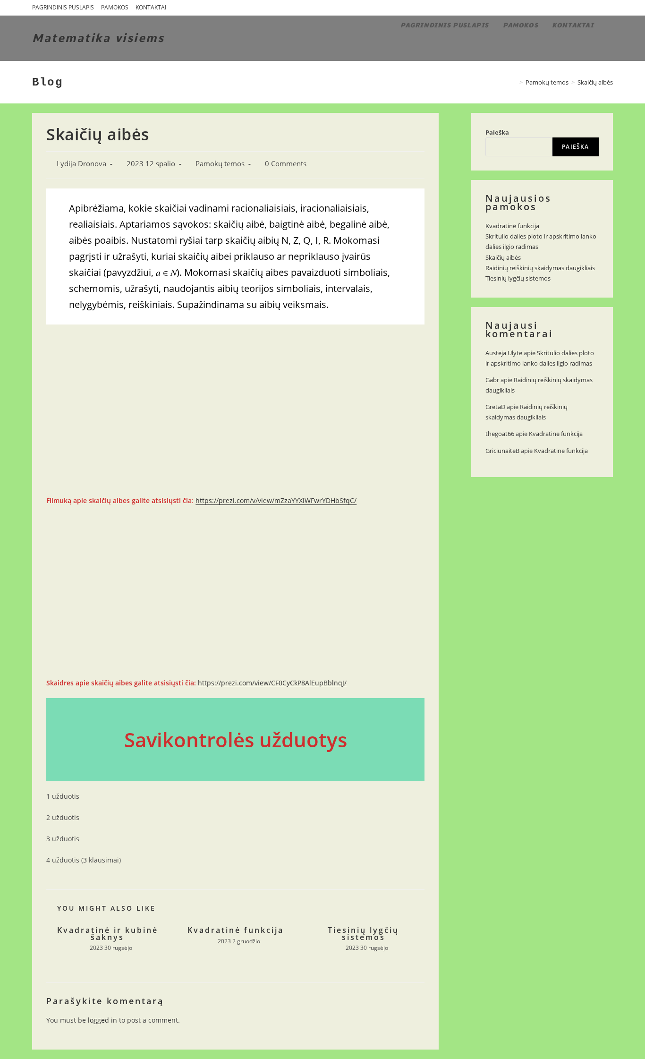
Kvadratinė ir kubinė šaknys (107, 933)
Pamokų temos (220, 163)
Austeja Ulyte (503, 353)
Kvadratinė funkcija (235, 930)
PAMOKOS (114, 7)
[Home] (514, 82)
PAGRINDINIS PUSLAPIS (63, 7)
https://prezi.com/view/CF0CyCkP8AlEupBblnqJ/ (272, 682)
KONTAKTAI (151, 7)
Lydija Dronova (81, 163)
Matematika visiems (98, 38)
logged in (102, 1020)
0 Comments (285, 163)
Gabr (492, 380)
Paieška (497, 132)
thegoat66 (499, 433)
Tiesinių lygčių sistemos (363, 933)
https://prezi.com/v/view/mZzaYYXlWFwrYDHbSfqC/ (275, 500)
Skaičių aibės (503, 257)
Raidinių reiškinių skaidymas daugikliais (540, 268)
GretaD (495, 406)
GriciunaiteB (502, 450)
